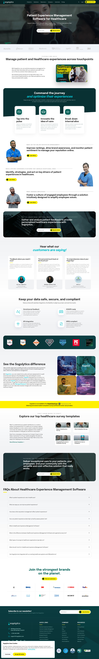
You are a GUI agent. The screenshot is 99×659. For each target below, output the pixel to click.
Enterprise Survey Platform (45, 633)
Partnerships (64, 639)
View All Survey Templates (16, 442)
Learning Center (80, 633)
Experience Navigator (43, 639)
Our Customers (65, 637)
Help (78, 629)
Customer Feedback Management (46, 629)
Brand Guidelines (65, 641)
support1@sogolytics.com (17, 636)
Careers (63, 631)
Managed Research (43, 635)
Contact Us (64, 633)
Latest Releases (80, 631)
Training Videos (80, 639)
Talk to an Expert (80, 637)
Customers (57, 2)
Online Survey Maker (43, 637)
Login (82, 2)
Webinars (79, 641)
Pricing (63, 2)
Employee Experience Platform (45, 631)
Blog (63, 629)
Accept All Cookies (19, 654)
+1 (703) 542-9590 (15, 633)
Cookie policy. (31, 649)
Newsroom (64, 635)
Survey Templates (81, 635)
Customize (7, 654)
